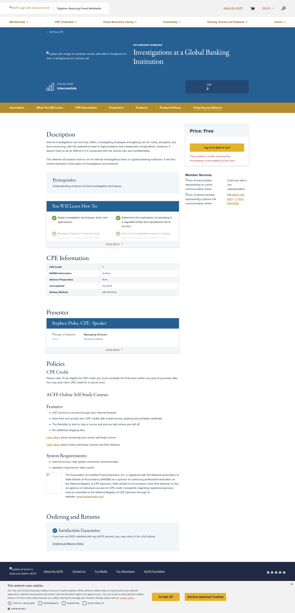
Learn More (53, 437)
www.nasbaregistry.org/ (90, 496)
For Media (101, 571)
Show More (113, 244)
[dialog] (147, 597)
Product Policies (170, 107)
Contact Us (79, 571)
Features (142, 107)
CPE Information (86, 107)
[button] (77, 609)
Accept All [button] (166, 597)
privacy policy (127, 597)
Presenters (116, 107)
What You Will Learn (50, 107)
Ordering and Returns (207, 107)
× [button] (291, 584)
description (17, 107)
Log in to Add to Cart (217, 147)
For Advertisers (125, 571)
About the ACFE (233, 8)
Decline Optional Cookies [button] (205, 597)
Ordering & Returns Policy (68, 543)
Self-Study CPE (56, 32)
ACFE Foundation (154, 571)
